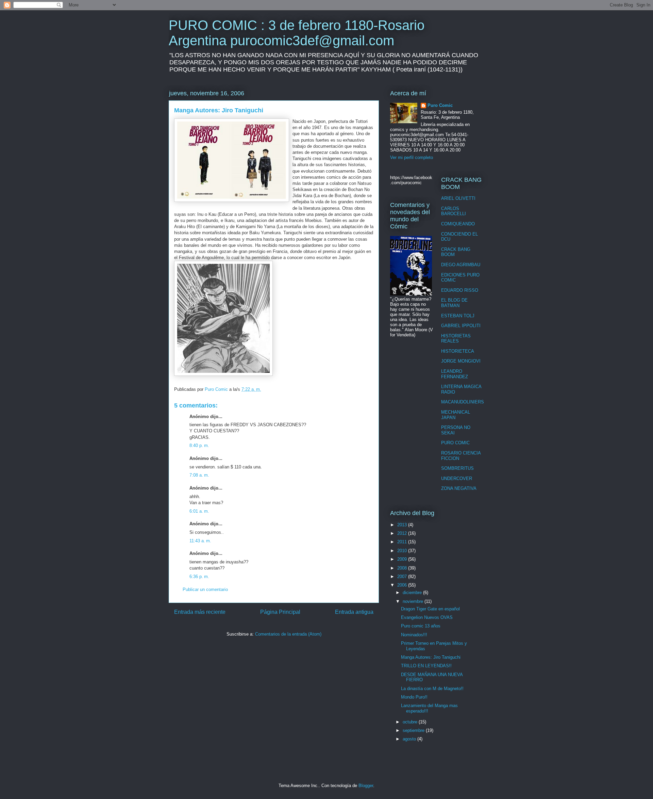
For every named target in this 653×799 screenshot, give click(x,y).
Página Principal (280, 612)
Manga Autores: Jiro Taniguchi (431, 657)
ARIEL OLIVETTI (458, 198)
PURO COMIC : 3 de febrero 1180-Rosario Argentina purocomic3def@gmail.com (296, 33)
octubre (411, 721)
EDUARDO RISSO (459, 290)
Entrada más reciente (199, 612)
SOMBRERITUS (457, 468)
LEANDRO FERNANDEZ (454, 374)
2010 (402, 550)
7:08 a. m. (199, 475)
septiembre (414, 730)
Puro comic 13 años (420, 625)
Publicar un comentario (205, 589)
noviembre (413, 601)
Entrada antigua (354, 612)
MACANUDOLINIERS (462, 401)
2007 (402, 576)
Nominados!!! (414, 634)
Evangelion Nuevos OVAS (427, 617)
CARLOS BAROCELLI (453, 211)
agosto (410, 738)
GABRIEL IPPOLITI (461, 325)
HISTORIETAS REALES (456, 338)
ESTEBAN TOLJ (457, 315)
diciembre (413, 592)
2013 (402, 524)
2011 (402, 541)
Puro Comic (440, 105)
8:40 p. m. (199, 445)
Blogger (365, 785)
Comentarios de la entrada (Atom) (288, 634)
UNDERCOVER (456, 478)
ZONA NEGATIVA (458, 488)
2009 (402, 559)
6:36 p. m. (199, 576)
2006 (402, 585)
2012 (402, 533)
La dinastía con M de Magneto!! (432, 688)
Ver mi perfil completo (411, 157)
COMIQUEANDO (458, 223)
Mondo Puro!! (414, 697)
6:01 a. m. (199, 511)
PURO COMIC (455, 442)
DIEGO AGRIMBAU (460, 264)
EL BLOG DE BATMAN (454, 303)
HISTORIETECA (457, 351)
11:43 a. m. (200, 540)
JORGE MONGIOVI (461, 361)
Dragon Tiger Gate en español (430, 608)
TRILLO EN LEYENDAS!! (426, 665)
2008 (402, 568)
